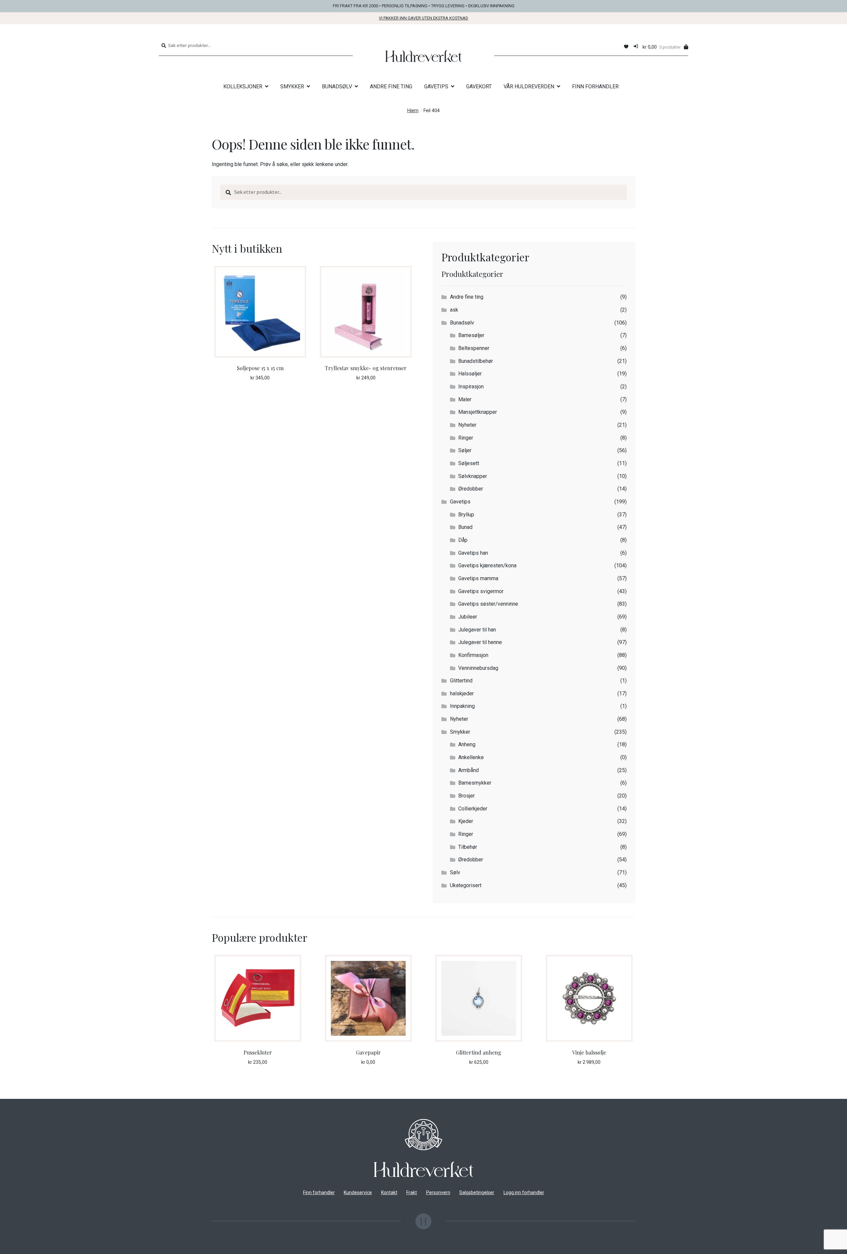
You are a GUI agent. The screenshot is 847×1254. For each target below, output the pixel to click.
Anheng (466, 744)
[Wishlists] (626, 47)
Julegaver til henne (480, 642)
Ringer (465, 438)
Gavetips (460, 501)
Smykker (460, 732)
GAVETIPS (436, 86)
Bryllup (466, 514)
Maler (464, 399)
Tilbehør (467, 847)
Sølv (455, 872)
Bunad (465, 527)
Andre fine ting (466, 297)
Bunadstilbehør (475, 361)
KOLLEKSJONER (242, 86)
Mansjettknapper (477, 412)
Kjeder (465, 821)
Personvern (438, 1192)
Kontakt (389, 1192)
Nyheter (467, 425)
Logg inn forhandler (524, 1192)
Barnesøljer (471, 335)
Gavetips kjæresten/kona (487, 565)
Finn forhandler (319, 1192)
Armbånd (468, 770)
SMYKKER (292, 86)
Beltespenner (473, 348)
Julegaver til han (477, 630)
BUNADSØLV (337, 86)
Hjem (413, 110)
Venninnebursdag (478, 668)
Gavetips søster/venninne (488, 604)
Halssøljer (470, 373)
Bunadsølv (462, 323)
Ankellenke (471, 757)
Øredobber (470, 489)
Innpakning (462, 706)
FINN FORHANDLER (595, 86)
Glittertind (461, 680)
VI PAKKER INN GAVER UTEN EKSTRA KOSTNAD (423, 18)
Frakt (411, 1192)
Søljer (464, 450)
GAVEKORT (479, 86)
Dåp (463, 540)
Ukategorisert (465, 885)
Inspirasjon (471, 386)
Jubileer (467, 617)
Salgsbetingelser (476, 1192)
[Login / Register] (636, 47)
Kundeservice (358, 1192)
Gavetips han (473, 553)
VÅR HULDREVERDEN (529, 86)
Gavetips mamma (478, 578)
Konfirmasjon (473, 655)
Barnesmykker (474, 783)
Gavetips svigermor (481, 591)
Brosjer (466, 796)
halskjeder (462, 693)
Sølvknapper (472, 476)
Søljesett (468, 463)
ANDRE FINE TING (391, 86)
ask (454, 310)
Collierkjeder (472, 808)
